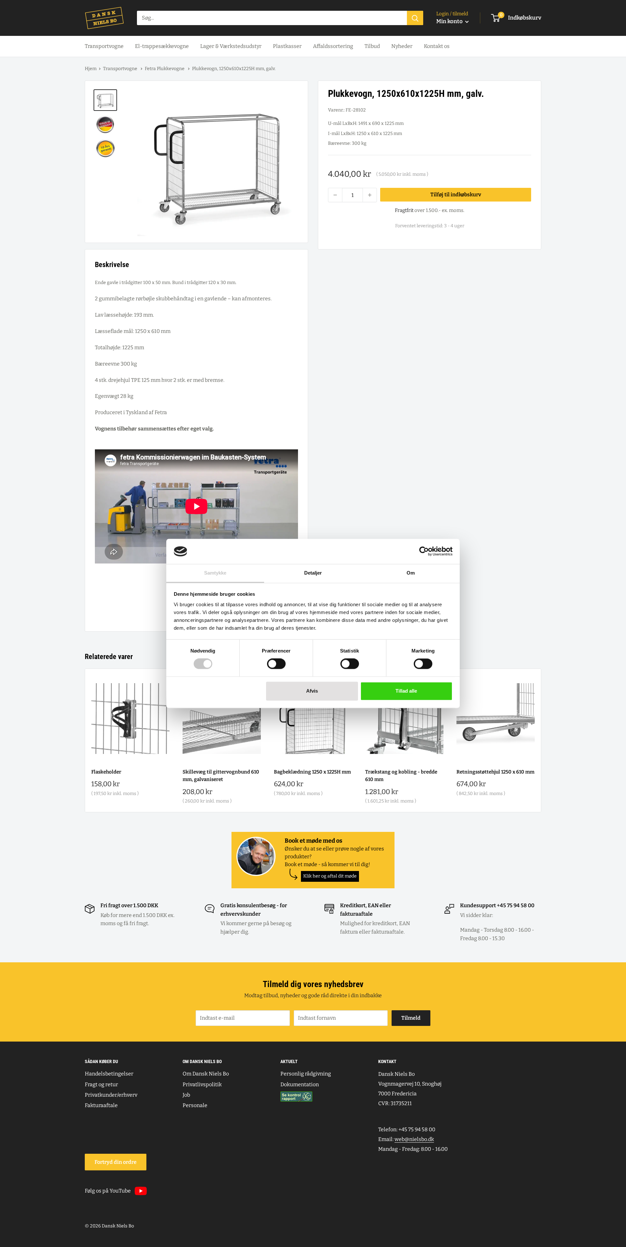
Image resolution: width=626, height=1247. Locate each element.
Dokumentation (299, 1084)
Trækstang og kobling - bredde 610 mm (401, 775)
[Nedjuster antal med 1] (335, 195)
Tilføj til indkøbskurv (455, 195)
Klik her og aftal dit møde (330, 876)
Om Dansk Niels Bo (206, 1074)
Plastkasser (287, 46)
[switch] (276, 664)
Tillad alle (406, 691)
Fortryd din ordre (116, 1162)
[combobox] (272, 18)
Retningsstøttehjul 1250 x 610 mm (495, 772)
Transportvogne (104, 46)
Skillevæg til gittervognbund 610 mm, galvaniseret (221, 775)
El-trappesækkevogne (162, 46)
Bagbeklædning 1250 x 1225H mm (312, 772)
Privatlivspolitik (202, 1084)
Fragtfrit (404, 210)
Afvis (312, 691)
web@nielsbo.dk (414, 1139)
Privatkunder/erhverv (111, 1095)
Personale (195, 1105)
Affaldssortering (333, 46)
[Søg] (415, 18)
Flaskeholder (106, 772)
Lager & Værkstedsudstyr (230, 46)
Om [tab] (411, 573)
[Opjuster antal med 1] (370, 195)
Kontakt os (437, 46)
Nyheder (401, 46)
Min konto (450, 21)
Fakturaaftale (101, 1105)
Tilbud (372, 46)
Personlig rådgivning (305, 1074)
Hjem (91, 68)
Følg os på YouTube (108, 1191)
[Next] (541, 740)
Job (186, 1095)
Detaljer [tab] (313, 573)
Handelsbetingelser (109, 1074)
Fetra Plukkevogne (165, 68)
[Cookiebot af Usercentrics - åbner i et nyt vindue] (424, 551)
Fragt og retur (101, 1084)
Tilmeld (411, 1018)
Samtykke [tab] (215, 573)
